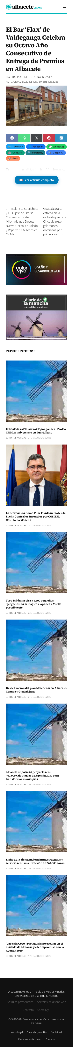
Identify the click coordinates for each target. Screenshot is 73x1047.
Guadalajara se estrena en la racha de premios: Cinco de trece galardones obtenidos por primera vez (55, 221)
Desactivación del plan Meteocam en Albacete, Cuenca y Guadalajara (36, 689)
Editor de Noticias (35, 77)
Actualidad (13, 81)
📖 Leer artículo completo (36, 180)
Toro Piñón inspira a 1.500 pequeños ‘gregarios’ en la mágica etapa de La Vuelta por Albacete (33, 604)
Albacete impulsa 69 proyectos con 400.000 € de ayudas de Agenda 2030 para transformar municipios (32, 776)
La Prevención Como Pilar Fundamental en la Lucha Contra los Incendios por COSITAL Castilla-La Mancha (36, 516)
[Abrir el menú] (64, 6)
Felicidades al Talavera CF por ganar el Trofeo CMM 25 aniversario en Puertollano (36, 430)
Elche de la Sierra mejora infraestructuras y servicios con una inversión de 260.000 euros (35, 861)
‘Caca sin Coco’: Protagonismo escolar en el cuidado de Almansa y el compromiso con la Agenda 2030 (35, 947)
